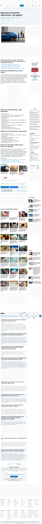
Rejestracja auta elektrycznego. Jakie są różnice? (10, 64)
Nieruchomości (37, 499)
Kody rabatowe (36, 513)
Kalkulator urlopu (32, 139)
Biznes (22, 499)
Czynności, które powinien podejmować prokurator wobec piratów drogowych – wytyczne (33, 124)
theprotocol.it (36, 516)
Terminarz (33, 165)
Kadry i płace (2, 515)
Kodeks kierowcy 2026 (35, 76)
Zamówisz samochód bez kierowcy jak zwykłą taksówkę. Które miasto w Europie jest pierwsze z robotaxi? (34, 117)
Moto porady (6, 315)
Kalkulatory (33, 133)
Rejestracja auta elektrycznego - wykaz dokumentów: (11, 65)
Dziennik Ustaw (16, 511)
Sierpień (37, 165)
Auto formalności (13, 10)
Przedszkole (9, 511)
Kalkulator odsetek (23, 514)
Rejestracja (17, 10)
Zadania (2, 513)
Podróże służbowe (30, 514)
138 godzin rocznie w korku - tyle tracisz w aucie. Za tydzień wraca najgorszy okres (34, 119)
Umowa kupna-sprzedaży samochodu (33, 144)
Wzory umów (36, 514)
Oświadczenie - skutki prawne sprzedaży (34, 149)
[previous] (8, 464)
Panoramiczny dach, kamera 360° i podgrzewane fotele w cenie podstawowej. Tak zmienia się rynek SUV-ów (34, 112)
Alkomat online (32, 134)
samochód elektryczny (4, 180)
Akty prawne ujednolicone (17, 516)
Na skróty (36, 510)
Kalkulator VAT (23, 513)
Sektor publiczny (3, 510)
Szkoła (8, 512)
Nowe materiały (32, 197)
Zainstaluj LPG (10, 316)
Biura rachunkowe (30, 499)
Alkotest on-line (15, 316)
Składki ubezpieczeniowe (31, 513)
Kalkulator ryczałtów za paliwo (34, 138)
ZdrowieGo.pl (36, 511)
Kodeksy (15, 517)
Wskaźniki (33, 152)
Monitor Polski (16, 512)
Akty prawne (16, 510)
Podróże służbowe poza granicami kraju (35, 161)
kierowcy (4, 153)
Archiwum (36, 512)
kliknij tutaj (18, 480)
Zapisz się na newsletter (23, 184)
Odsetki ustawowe (30, 515)
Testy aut (10, 315)
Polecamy (30, 250)
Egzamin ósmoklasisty (10, 517)
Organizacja (2, 511)
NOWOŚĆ (35, 74)
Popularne (31, 110)
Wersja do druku (5, 183)
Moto (5, 10)
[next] (19, 464)
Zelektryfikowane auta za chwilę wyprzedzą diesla (10, 160)
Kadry (8, 499)
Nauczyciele (9, 513)
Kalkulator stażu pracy (24, 515)
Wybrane (38, 110)
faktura (12, 115)
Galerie (6, 316)
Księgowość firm (3, 499)
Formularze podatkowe (38, 515)
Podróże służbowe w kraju (31, 511)
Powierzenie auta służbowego (34, 147)
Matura (8, 516)
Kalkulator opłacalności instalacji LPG (34, 136)
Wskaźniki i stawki (30, 510)
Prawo (15, 499)
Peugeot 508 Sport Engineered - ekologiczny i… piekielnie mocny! (13, 159)
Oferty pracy (36, 517)
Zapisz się (13, 476)
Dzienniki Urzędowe (16, 513)
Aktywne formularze (35, 142)
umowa (9, 115)
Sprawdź (35, 79)
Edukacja (8, 510)
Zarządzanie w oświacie (10, 515)
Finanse (2, 512)
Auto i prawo (8, 10)
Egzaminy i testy (9, 514)
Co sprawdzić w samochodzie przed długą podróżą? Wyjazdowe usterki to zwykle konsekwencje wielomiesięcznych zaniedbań (34, 127)
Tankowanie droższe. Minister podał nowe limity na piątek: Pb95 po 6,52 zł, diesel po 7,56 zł (34, 122)
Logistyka (19, 315)
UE (6, 123)
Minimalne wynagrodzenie (31, 512)
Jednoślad (2, 316)
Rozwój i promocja (3, 514)
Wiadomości (2, 516)
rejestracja (10, 180)
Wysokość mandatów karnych (34, 157)
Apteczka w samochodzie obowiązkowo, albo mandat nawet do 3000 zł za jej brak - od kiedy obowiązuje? (34, 129)
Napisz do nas (15, 183)
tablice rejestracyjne (15, 180)
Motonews (2, 315)
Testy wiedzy (9, 518)
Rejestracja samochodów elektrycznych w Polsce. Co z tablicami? (13, 68)
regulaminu (14, 474)
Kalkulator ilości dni (32, 140)
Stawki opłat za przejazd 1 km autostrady (34, 156)
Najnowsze (35, 110)
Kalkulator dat (23, 511)
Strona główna (2, 10)
